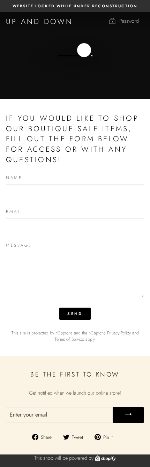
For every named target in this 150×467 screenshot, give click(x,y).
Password (129, 21)
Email (14, 211)
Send (74, 313)
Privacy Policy (119, 333)
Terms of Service (69, 339)
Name (14, 178)
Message (19, 245)
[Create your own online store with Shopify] (105, 458)
